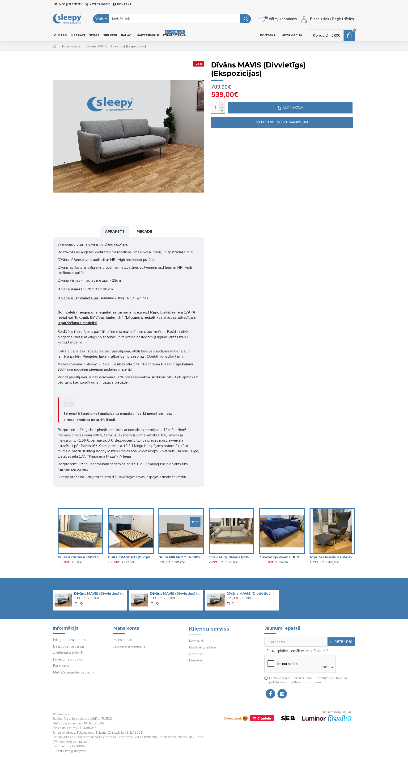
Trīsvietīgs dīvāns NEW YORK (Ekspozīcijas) (231, 557)
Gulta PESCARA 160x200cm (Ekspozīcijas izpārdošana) (80, 557)
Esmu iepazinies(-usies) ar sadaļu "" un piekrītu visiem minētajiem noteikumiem (308, 680)
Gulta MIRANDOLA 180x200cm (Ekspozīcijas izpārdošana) (181, 557)
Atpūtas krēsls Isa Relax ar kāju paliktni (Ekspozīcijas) (332, 557)
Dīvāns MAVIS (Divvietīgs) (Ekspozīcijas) (99, 593)
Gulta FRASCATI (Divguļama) (130, 557)
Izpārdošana (71, 46)
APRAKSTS (115, 231)
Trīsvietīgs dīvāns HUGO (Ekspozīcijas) (282, 557)
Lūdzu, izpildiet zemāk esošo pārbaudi (294, 650)
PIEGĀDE (144, 231)
